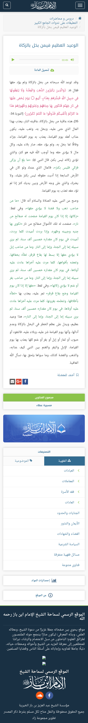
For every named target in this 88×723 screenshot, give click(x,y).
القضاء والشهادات (68, 534)
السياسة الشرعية (68, 544)
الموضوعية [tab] (22, 461)
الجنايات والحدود (68, 513)
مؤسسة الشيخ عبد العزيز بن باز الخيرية (44, 705)
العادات (69, 503)
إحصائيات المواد (41, 580)
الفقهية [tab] (63, 461)
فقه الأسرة (67, 492)
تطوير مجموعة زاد (44, 717)
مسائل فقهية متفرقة (66, 555)
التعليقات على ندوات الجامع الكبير (56, 23)
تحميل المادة (41, 70)
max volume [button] (72, 59)
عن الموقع (41, 595)
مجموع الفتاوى (44, 397)
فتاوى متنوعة (70, 565)
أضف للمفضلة (66, 375)
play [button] (13, 59)
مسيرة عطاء (44, 405)
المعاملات (68, 481)
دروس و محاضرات (62, 19)
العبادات (69, 471)
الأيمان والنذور (70, 523)
